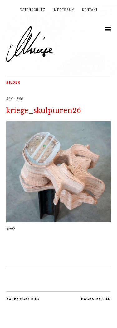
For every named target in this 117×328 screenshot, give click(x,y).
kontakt (90, 10)
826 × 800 (14, 99)
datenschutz (32, 10)
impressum (64, 10)
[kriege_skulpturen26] (58, 220)
